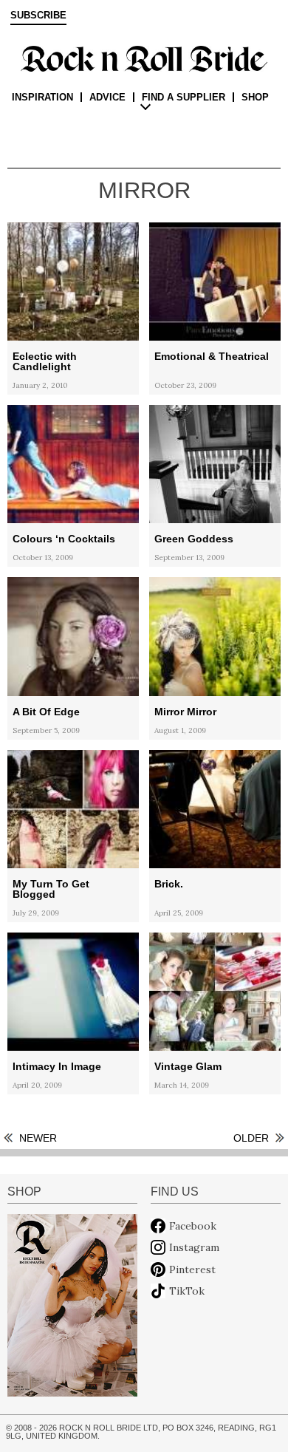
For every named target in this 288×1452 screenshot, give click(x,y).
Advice (107, 97)
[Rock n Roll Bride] (144, 58)
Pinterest (192, 1269)
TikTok (187, 1291)
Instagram (194, 1247)
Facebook (192, 1226)
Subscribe (38, 15)
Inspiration (42, 97)
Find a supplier (183, 97)
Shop (255, 97)
